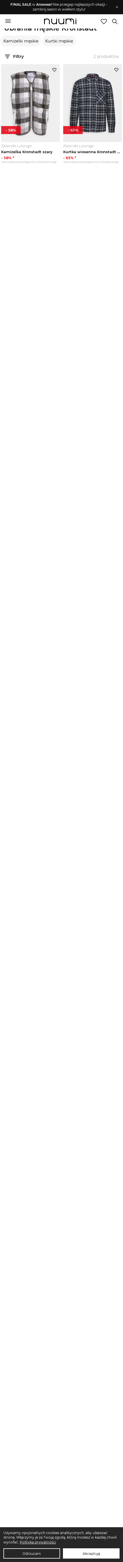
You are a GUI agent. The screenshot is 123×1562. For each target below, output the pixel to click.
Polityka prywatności (38, 1542)
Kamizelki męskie (20, 41)
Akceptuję (91, 1553)
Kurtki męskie (59, 41)
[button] (59, 7)
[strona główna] (60, 22)
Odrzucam (32, 1553)
